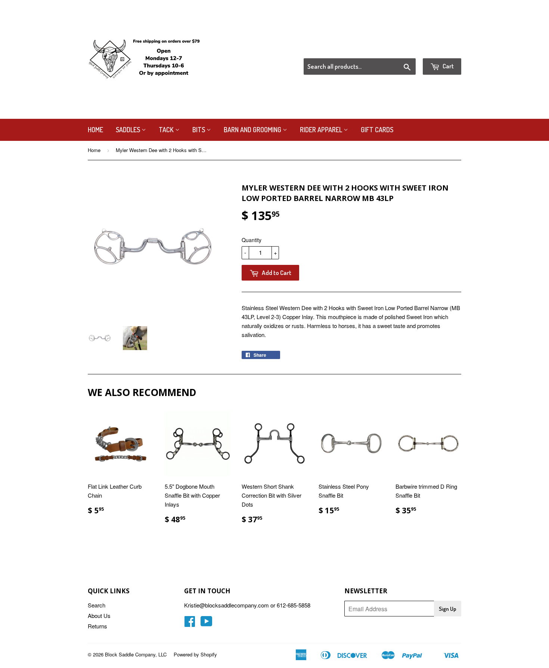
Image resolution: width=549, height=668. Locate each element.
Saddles (129, 130)
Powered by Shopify (195, 654)
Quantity (251, 240)
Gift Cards (377, 130)
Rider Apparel (322, 130)
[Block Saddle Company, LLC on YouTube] (207, 623)
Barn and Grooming (253, 130)
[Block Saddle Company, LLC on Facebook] (189, 623)
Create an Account (440, 49)
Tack (167, 130)
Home (95, 130)
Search (96, 605)
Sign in (399, 49)
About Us (99, 615)
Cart (447, 66)
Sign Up (447, 608)
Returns (97, 626)
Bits (199, 130)
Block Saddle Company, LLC (136, 654)
